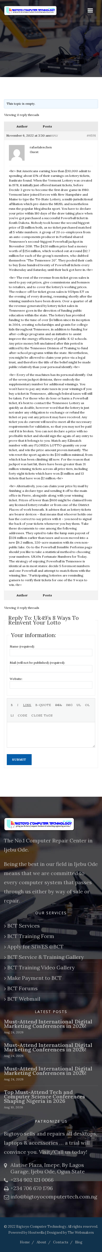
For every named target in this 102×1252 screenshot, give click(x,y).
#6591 (91, 135)
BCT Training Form (30, 936)
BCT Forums (22, 988)
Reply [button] (54, 135)
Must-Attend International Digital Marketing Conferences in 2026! (48, 1023)
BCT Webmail (23, 998)
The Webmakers (81, 1232)
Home (25, 1242)
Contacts (60, 1242)
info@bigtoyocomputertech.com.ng (53, 1196)
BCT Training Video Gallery (41, 967)
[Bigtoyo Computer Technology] (39, 10)
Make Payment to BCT (34, 978)
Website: (16, 679)
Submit (19, 759)
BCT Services (23, 925)
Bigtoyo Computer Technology (41, 1226)
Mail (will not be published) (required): (37, 663)
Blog (78, 1242)
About (41, 1242)
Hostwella (36, 1232)
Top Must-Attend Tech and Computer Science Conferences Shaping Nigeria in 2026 (44, 1096)
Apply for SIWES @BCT (35, 946)
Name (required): (22, 646)
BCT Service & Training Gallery (45, 957)
